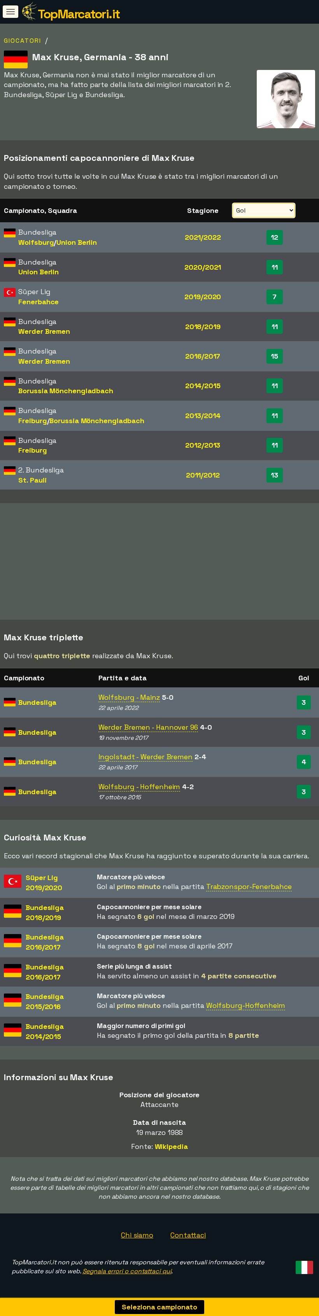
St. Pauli (32, 480)
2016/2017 (202, 356)
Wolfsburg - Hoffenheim (139, 786)
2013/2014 (203, 415)
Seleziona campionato (159, 1306)
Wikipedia (171, 1146)
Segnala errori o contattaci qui (127, 1271)
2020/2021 (202, 267)
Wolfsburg (36, 242)
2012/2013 (202, 445)
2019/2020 (202, 296)
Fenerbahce (38, 301)
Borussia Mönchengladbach (65, 390)
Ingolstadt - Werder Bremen (145, 756)
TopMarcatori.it (79, 14)
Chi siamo (137, 1235)
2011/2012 (203, 475)
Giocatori (22, 41)
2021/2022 (203, 237)
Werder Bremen (44, 331)
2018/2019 (203, 326)
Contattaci (188, 1235)
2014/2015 (203, 385)
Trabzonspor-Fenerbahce (249, 886)
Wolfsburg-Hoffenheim (245, 1005)
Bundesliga (37, 702)
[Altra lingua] (303, 1265)
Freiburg (32, 420)
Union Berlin (76, 242)
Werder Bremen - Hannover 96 (148, 727)
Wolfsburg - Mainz (129, 697)
